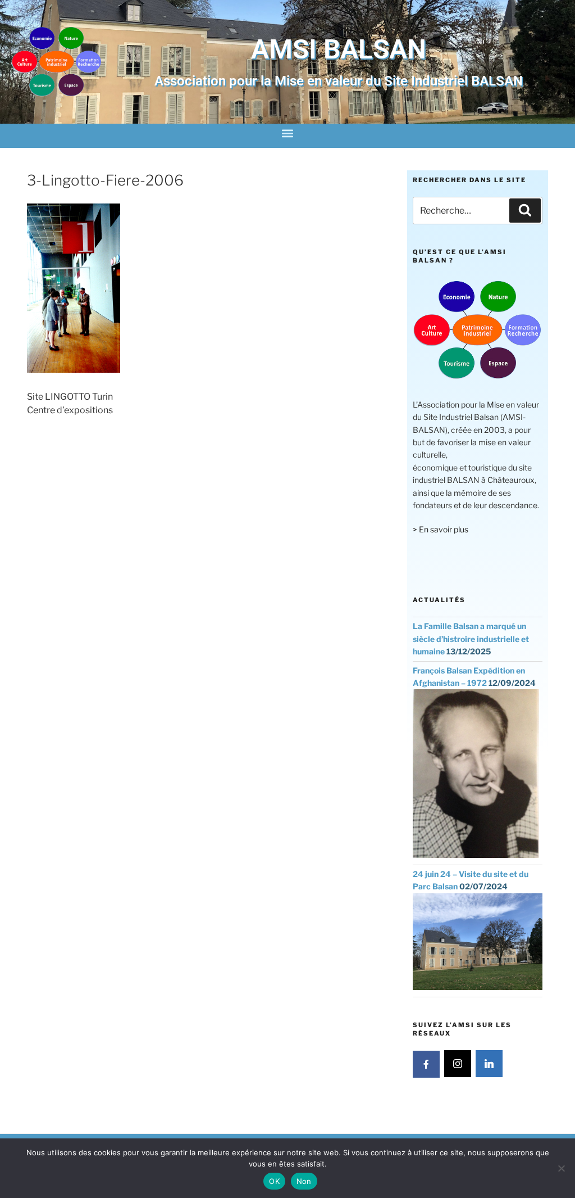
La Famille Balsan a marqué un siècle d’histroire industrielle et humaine (471, 638)
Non (304, 1181)
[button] (288, 133)
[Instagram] (457, 1063)
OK (274, 1181)
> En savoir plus (440, 529)
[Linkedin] (489, 1063)
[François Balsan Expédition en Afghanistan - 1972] (476, 855)
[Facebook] (426, 1064)
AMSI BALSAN (338, 49)
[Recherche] (525, 210)
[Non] (561, 1168)
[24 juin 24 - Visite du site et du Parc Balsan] (477, 987)
